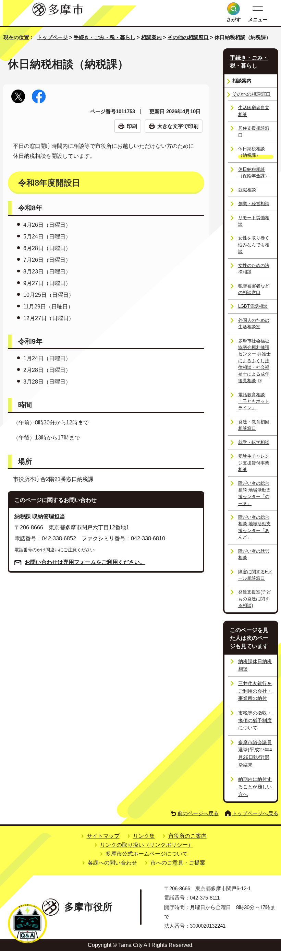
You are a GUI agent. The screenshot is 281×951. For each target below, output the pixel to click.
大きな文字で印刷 (177, 126)
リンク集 (144, 836)
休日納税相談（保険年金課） (253, 172)
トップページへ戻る (255, 813)
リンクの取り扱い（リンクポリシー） (146, 845)
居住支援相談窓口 (253, 131)
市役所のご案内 (187, 836)
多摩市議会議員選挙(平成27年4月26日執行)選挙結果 (255, 753)
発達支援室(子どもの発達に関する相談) (254, 598)
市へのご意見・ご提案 (177, 863)
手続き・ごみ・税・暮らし (104, 37)
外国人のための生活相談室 (253, 323)
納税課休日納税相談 (255, 665)
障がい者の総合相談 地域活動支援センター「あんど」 (254, 527)
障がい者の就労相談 (253, 554)
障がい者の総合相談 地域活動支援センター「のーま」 (254, 493)
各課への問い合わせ (112, 863)
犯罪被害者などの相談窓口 (253, 289)
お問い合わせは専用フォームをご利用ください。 (85, 562)
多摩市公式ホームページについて (147, 854)
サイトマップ (103, 836)
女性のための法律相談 (253, 268)
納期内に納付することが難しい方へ (255, 786)
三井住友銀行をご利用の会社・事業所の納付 (255, 691)
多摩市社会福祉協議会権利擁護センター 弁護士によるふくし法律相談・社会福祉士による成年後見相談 (254, 361)
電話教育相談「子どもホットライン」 (253, 401)
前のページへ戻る (198, 813)
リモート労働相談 (253, 221)
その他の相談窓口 (188, 37)
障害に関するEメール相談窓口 (255, 575)
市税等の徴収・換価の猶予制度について (255, 720)
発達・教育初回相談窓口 (253, 425)
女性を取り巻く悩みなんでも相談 (253, 244)
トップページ (52, 37)
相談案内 (151, 37)
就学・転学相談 (253, 442)
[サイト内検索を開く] (233, 8)
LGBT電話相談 (253, 306)
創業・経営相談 (253, 203)
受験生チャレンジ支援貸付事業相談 (253, 463)
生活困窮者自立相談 (253, 111)
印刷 (132, 126)
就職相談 (247, 189)
